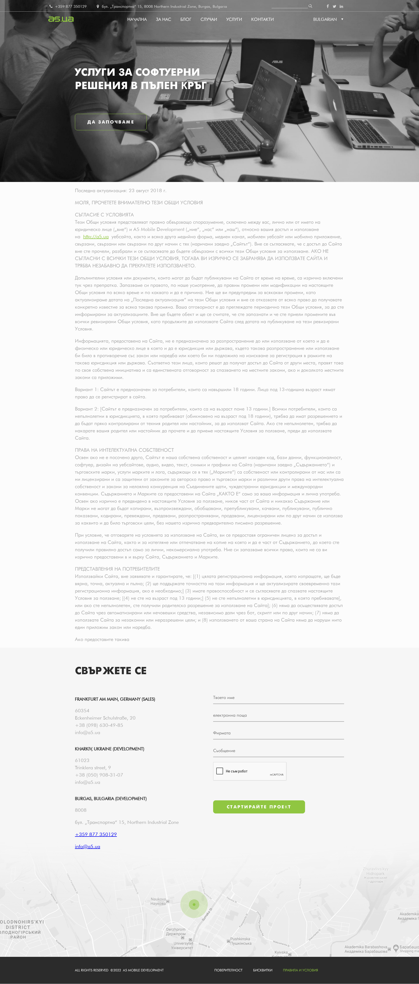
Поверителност (228, 970)
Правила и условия (300, 970)
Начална (137, 19)
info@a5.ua (87, 732)
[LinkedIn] (341, 6)
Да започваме (110, 121)
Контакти (262, 19)
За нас (163, 19)
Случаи (209, 19)
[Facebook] (327, 6)
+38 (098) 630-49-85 (99, 725)
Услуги (234, 19)
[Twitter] (334, 6)
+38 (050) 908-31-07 (99, 775)
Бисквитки (262, 970)
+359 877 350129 (70, 6)
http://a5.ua (96, 236)
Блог (185, 19)
